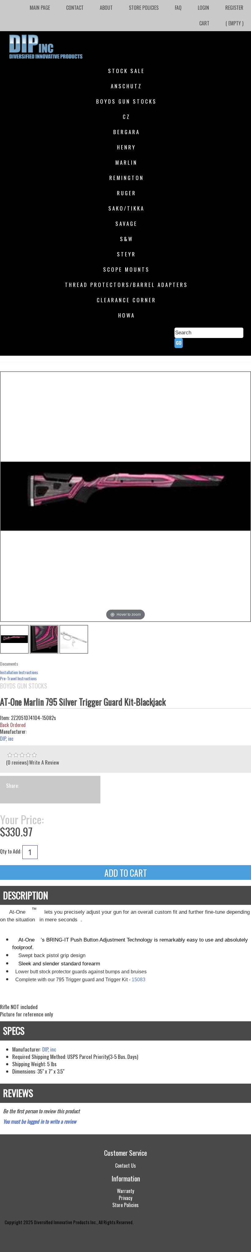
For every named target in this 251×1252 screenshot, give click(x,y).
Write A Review (44, 762)
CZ (126, 116)
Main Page (40, 7)
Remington (126, 178)
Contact (75, 7)
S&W (126, 239)
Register (234, 7)
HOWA (126, 315)
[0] (10, 755)
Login (203, 7)
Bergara (126, 132)
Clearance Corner (126, 300)
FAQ (178, 7)
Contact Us (125, 1165)
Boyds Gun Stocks (126, 101)
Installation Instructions (19, 672)
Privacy (125, 1198)
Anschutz (126, 86)
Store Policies (144, 7)
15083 (138, 979)
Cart (204, 23)
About (106, 7)
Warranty (125, 1191)
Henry (126, 147)
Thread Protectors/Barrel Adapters (126, 284)
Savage (126, 223)
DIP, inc (6, 738)
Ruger (126, 193)
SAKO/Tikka (126, 208)
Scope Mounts (126, 269)
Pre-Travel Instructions (18, 678)
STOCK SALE (126, 71)
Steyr (126, 254)
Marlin (126, 162)
